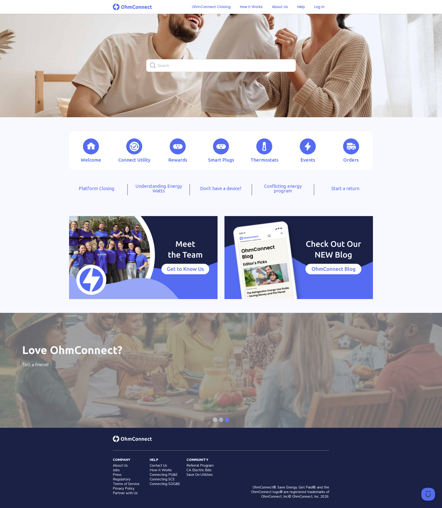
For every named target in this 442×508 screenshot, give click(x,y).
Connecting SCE (162, 479)
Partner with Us (125, 493)
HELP (154, 460)
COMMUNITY (197, 460)
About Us (280, 7)
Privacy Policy (123, 488)
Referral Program (200, 465)
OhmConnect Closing (211, 6)
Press (117, 474)
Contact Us (158, 465)
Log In (319, 6)
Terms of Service (126, 484)
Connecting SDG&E (165, 484)
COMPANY (121, 460)
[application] (428, 494)
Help (301, 7)
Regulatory (122, 479)
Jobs (116, 470)
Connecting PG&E (163, 474)
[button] (251, 7)
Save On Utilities (199, 474)
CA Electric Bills (199, 470)
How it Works (251, 7)
